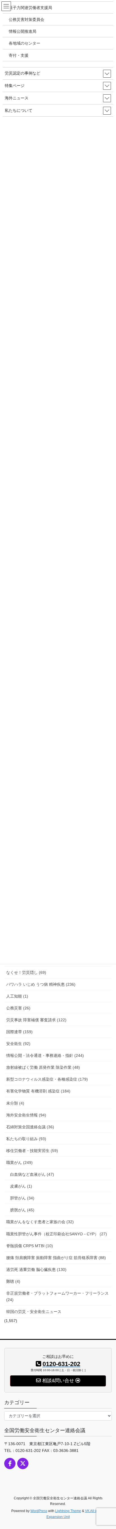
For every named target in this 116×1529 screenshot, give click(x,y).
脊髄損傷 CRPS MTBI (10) (29, 1246)
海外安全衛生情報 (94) (26, 1115)
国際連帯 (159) (19, 1031)
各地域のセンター (24, 43)
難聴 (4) (13, 1281)
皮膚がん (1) (21, 1186)
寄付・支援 (18, 55)
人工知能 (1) (17, 996)
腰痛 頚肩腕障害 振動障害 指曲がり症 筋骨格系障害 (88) (56, 1257)
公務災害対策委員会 (26, 19)
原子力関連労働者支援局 (30, 7)
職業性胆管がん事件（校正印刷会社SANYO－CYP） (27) (56, 1234)
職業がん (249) (19, 1162)
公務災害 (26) (18, 1008)
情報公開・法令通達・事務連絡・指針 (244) (45, 1055)
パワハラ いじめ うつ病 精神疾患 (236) (40, 984)
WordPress (38, 1511)
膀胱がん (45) (22, 1210)
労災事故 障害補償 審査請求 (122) (36, 1020)
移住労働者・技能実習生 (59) (32, 1150)
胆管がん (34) (22, 1198)
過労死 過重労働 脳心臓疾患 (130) (36, 1269)
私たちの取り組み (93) (26, 1139)
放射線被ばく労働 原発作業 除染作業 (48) (43, 1067)
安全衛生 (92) (18, 1043)
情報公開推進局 (22, 31)
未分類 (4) (15, 1103)
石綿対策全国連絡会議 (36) (30, 1127)
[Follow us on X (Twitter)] (22, 1463)
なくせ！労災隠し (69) (26, 972)
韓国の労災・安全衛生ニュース (33, 1311)
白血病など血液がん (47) (32, 1174)
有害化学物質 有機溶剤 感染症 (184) (38, 1091)
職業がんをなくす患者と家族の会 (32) (40, 1222)
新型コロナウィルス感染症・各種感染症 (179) (47, 1079)
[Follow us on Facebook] (9, 1463)
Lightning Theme (68, 1511)
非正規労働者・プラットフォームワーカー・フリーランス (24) (57, 1296)
